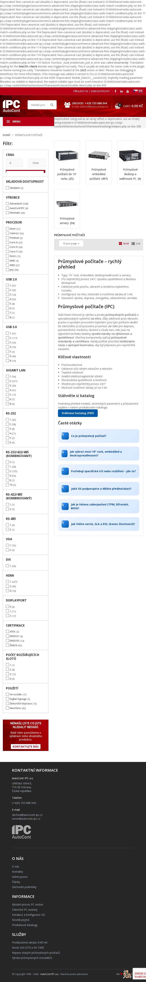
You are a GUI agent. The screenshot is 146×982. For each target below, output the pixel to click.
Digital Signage (18, 699)
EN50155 (14, 640)
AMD (12, 260)
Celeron (14, 233)
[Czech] (135, 91)
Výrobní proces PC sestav (27, 904)
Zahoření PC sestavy (24, 909)
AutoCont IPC (17, 208)
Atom (13, 228)
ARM (12, 265)
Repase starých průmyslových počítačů (36, 952)
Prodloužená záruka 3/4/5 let (30, 942)
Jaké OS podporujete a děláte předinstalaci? (96, 487)
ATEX (12, 631)
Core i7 (14, 251)
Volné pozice (20, 877)
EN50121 (14, 636)
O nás (15, 866)
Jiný (12, 269)
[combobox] (42, 104)
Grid (126, 243)
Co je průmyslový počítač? (84, 435)
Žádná (13, 645)
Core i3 (14, 242)
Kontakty (17, 871)
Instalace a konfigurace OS (28, 914)
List (138, 243)
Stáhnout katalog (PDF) (78, 413)
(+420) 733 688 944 (24, 803)
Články (16, 882)
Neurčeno (15, 708)
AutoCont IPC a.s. (49, 974)
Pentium (14, 237)
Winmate (15, 212)
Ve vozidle (16, 694)
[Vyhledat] (51, 104)
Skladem (15, 187)
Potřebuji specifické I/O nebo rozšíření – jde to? (99, 470)
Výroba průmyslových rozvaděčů (32, 958)
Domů (6, 135)
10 (11, 484)
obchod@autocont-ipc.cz (27, 815)
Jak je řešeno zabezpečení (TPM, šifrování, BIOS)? (95, 506)
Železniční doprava (21, 703)
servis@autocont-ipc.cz (26, 818)
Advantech (16, 203)
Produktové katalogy (24, 925)
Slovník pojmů (20, 920)
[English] (140, 91)
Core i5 (14, 247)
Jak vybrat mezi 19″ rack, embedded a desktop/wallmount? (92, 453)
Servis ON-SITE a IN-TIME (28, 947)
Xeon (13, 256)
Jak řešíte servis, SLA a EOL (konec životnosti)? (98, 523)
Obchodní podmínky (24, 887)
